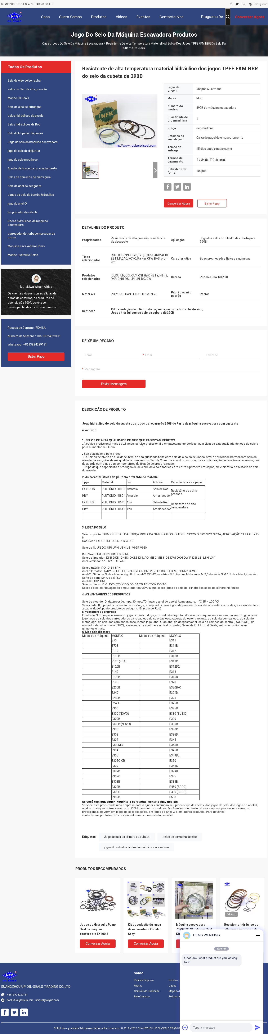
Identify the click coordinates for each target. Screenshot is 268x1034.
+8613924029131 (35, 344)
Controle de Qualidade (146, 991)
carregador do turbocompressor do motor (31, 235)
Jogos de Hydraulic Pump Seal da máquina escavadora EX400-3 (98, 929)
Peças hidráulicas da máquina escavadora (28, 223)
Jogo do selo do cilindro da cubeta (126, 836)
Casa (45, 43)
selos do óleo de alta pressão (27, 89)
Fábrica (138, 985)
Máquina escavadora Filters (26, 246)
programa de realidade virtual (209, 19)
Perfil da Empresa (144, 980)
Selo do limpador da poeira (25, 133)
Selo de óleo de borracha (24, 80)
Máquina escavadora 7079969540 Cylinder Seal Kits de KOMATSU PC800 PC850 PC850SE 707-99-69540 (194, 929)
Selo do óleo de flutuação (24, 107)
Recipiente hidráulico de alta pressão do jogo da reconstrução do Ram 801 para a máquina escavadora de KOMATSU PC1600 (242, 929)
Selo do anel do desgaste (24, 186)
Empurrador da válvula (22, 212)
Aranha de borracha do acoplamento (32, 168)
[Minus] (257, 935)
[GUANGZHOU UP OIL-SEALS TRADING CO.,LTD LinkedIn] (244, 4)
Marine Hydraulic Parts (23, 255)
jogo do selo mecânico (23, 159)
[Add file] (185, 1027)
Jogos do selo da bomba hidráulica (31, 194)
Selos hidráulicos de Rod (24, 124)
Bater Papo (36, 356)
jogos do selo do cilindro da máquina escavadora (136, 847)
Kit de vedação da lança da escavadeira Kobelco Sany (144, 929)
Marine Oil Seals (18, 98)
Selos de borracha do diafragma (29, 177)
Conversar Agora (179, 203)
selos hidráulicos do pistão (26, 115)
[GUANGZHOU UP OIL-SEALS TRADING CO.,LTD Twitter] (237, 4)
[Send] (257, 1027)
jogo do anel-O (17, 203)
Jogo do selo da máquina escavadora (78, 43)
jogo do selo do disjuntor (24, 150)
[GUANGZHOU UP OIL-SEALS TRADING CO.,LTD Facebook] (231, 4)
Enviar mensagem (114, 384)
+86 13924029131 (48, 336)
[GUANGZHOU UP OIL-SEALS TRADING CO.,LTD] (14, 16)
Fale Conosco (141, 996)
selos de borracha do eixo (180, 836)
